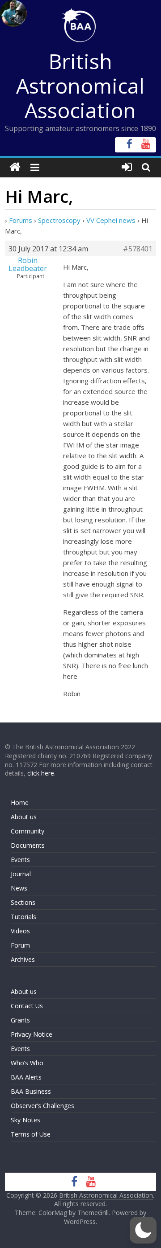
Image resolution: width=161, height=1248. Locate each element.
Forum (20, 945)
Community (27, 831)
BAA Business (31, 1091)
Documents (28, 845)
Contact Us (27, 1006)
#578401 (138, 249)
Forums (20, 220)
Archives (23, 959)
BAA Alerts (26, 1077)
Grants (20, 1020)
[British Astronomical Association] (15, 167)
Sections (23, 902)
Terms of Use (31, 1134)
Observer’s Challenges (42, 1105)
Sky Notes (25, 1120)
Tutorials (23, 916)
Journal (21, 874)
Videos (20, 931)
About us (24, 817)
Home (20, 802)
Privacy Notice (31, 1034)
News (19, 888)
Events (20, 859)
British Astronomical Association (80, 85)
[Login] (126, 167)
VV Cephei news (111, 220)
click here (40, 773)
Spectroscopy (59, 220)
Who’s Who (27, 1063)
